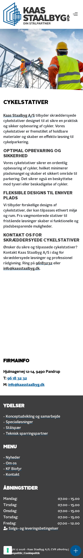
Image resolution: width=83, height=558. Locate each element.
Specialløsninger (19, 422)
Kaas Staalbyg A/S (19, 116)
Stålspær (13, 428)
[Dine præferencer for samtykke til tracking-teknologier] (8, 550)
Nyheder (13, 458)
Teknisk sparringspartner (27, 434)
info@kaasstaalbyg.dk (21, 269)
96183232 (44, 263)
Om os (11, 463)
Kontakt (12, 475)
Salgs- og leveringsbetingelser (33, 528)
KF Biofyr (14, 469)
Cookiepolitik (32, 553)
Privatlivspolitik (12, 553)
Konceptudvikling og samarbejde (33, 416)
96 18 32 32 (17, 378)
